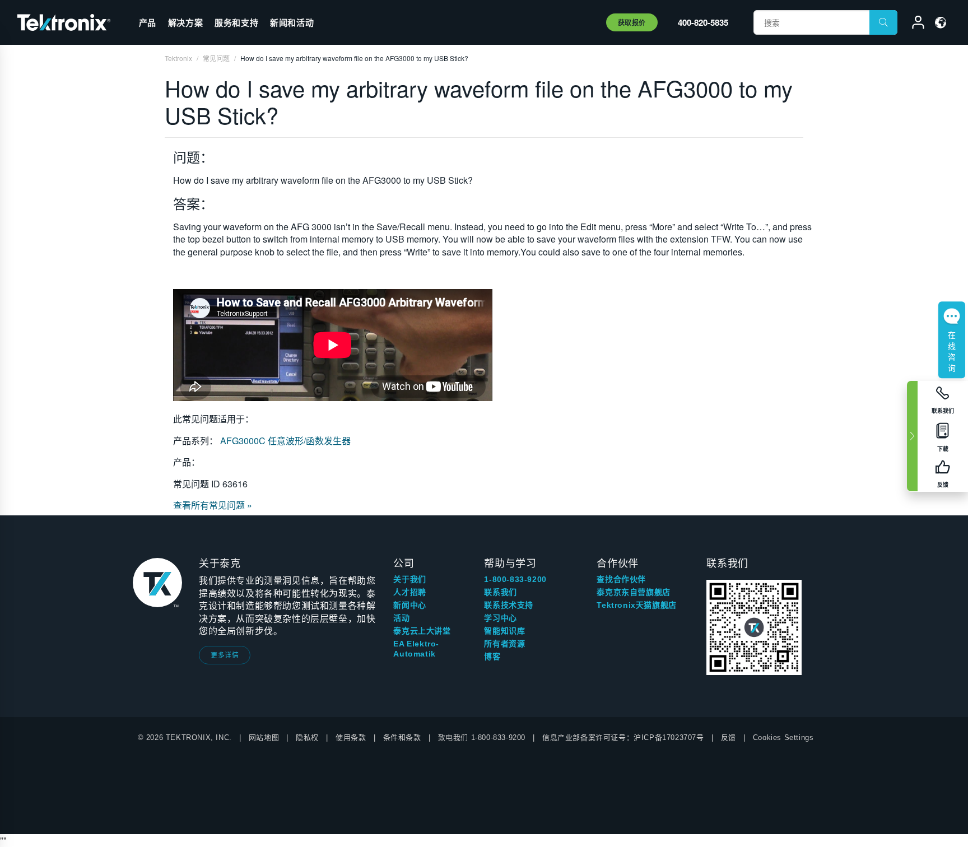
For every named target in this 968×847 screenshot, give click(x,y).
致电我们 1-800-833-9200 (481, 737)
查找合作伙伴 (621, 579)
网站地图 (264, 737)
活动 (401, 617)
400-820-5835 (703, 22)
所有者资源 (504, 643)
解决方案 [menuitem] (185, 22)
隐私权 (307, 737)
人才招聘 (409, 592)
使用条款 (351, 737)
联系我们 (500, 592)
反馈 (728, 737)
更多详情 (225, 654)
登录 (913, 24)
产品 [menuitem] (147, 22)
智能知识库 (504, 630)
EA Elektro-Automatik (416, 648)
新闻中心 (409, 605)
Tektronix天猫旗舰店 (636, 605)
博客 (492, 656)
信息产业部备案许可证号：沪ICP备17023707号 (623, 737)
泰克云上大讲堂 (421, 630)
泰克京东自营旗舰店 (633, 592)
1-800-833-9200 (515, 579)
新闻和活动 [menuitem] (292, 22)
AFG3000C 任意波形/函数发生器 (285, 440)
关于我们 (409, 579)
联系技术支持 (508, 605)
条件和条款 (402, 737)
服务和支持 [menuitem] (236, 22)
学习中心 (500, 617)
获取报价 (632, 22)
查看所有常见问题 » (212, 505)
